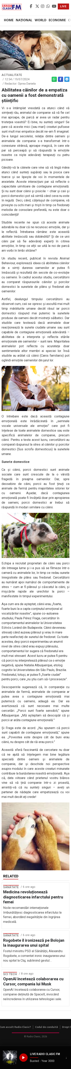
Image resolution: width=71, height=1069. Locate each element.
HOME (8, 20)
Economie (57, 20)
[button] (10, 1058)
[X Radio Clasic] (37, 6)
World (40, 20)
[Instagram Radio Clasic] (43, 6)
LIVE (63, 6)
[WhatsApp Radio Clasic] (48, 6)
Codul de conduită (46, 1027)
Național (24, 20)
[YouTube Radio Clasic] (54, 6)
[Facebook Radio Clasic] (32, 6)
